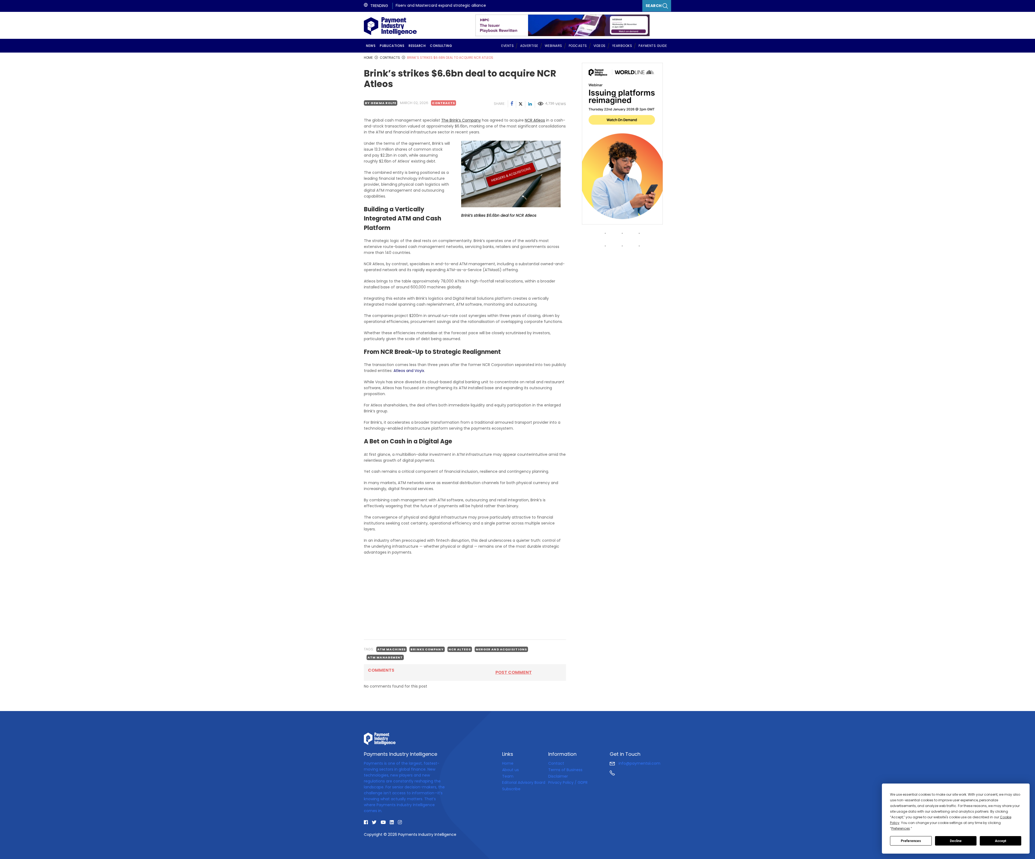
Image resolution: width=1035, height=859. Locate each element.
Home (507, 763)
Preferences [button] (900, 828)
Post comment (513, 672)
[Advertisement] (465, 597)
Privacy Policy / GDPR (568, 782)
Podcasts (578, 45)
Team (507, 776)
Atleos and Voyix (409, 370)
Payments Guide (653, 45)
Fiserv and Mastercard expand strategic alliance (441, 5)
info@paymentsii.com (638, 763)
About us (510, 769)
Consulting (441, 45)
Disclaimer (558, 776)
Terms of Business (565, 769)
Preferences (911, 841)
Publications (392, 45)
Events (507, 45)
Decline (956, 841)
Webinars (553, 45)
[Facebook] (512, 104)
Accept (1000, 841)
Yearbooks (622, 45)
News (370, 45)
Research (417, 45)
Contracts (443, 103)
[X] (520, 104)
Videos (600, 45)
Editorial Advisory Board (523, 782)
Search (654, 5)
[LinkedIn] (530, 104)
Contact (556, 763)
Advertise (529, 45)
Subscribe (511, 789)
